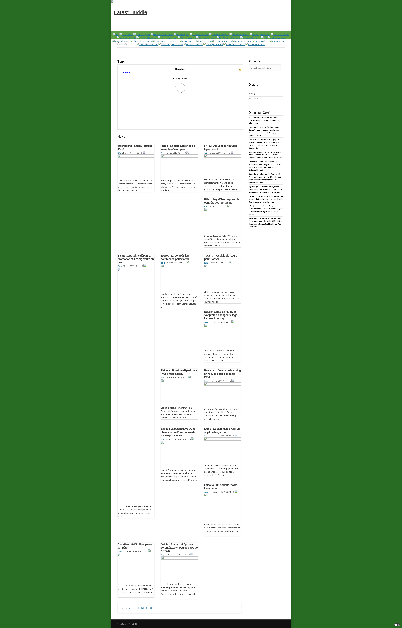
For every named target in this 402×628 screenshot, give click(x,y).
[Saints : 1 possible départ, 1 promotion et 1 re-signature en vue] (136, 385)
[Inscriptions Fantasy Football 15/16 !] (136, 165)
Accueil (120, 44)
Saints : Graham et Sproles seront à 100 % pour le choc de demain (179, 548)
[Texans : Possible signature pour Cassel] (222, 276)
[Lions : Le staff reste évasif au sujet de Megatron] (222, 449)
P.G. (162, 153)
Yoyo (120, 266)
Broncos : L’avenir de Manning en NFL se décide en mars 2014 (222, 374)
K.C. (119, 153)
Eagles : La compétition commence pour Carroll (175, 257)
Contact (252, 89)
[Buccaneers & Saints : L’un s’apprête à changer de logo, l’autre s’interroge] (222, 335)
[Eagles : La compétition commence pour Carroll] (179, 277)
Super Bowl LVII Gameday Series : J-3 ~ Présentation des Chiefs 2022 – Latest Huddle (265, 177)
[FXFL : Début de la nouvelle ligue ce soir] (222, 165)
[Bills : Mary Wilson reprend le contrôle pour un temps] (222, 220)
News (132, 44)
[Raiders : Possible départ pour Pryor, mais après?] (179, 392)
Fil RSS (252, 94)
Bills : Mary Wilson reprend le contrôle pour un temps (221, 201)
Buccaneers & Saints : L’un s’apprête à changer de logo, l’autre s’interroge (221, 315)
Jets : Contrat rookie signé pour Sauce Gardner (266, 211)
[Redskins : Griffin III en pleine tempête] (136, 567)
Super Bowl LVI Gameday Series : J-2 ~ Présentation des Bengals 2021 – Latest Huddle (265, 221)
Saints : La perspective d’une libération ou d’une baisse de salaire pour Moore (178, 432)
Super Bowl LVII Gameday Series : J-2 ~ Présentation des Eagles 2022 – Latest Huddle (265, 164)
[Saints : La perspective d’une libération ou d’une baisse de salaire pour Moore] (179, 454)
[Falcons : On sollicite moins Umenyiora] (222, 507)
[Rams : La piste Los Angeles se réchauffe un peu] (179, 165)
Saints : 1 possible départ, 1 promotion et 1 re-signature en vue (136, 259)
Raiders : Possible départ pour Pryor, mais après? (179, 372)
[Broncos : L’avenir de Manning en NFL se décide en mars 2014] (222, 394)
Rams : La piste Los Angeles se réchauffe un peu (178, 147)
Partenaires (254, 98)
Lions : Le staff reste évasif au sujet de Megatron (222, 430)
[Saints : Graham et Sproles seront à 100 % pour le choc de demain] (179, 568)
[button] (397, 624)
